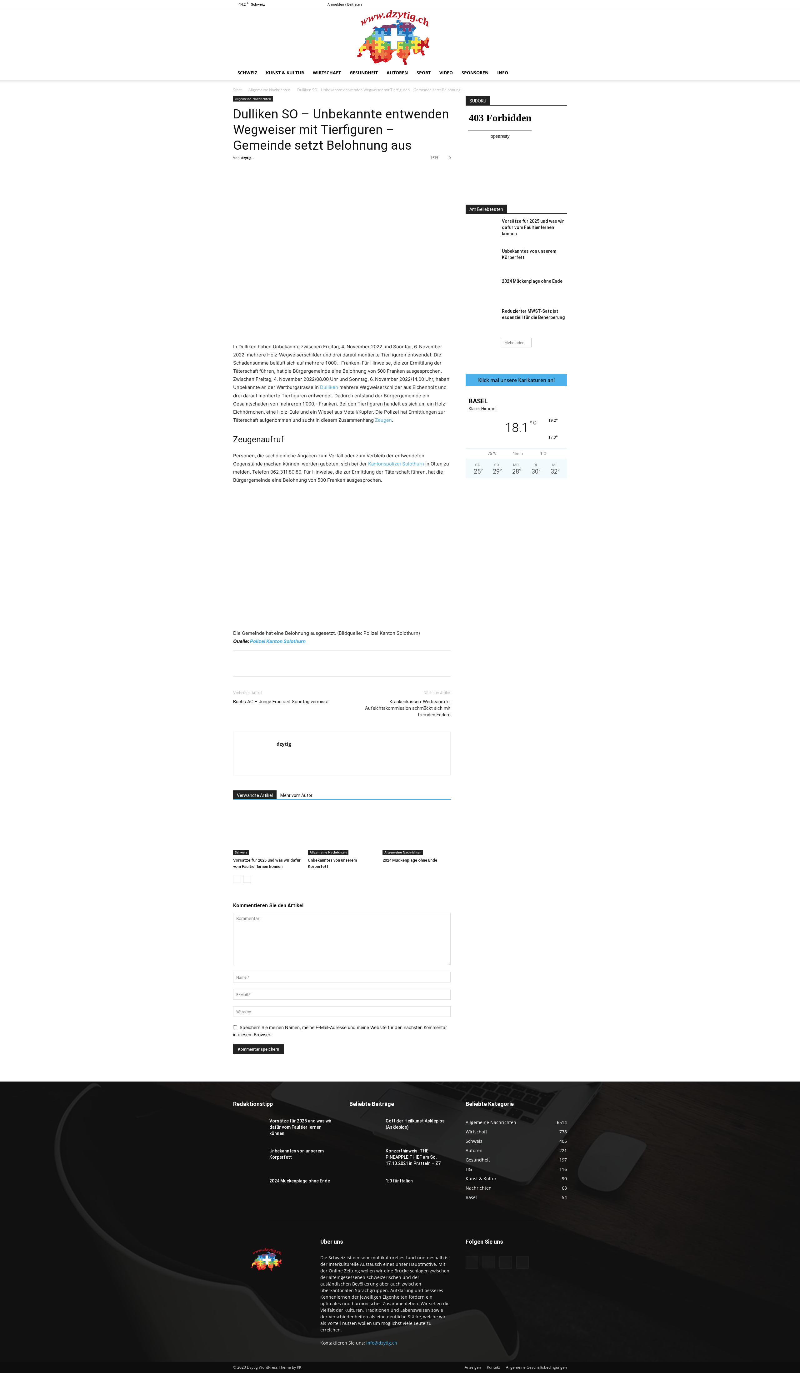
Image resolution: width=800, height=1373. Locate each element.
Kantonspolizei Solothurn (396, 464)
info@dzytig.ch (381, 1343)
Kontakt (493, 1367)
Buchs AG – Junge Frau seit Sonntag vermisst (281, 701)
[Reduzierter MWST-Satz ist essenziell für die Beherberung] (481, 319)
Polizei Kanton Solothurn (278, 641)
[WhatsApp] (320, 172)
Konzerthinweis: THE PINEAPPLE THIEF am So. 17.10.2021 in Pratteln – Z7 (413, 1157)
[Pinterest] (306, 172)
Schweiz (247, 73)
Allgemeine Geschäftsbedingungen (536, 1367)
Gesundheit (364, 73)
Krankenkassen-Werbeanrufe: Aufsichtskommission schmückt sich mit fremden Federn (408, 708)
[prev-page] (237, 879)
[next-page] (247, 879)
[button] (559, 73)
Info (502, 73)
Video (446, 73)
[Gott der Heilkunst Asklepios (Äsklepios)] (365, 1129)
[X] (562, 4)
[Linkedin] (334, 172)
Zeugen (383, 420)
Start (237, 89)
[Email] (349, 172)
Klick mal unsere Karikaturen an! (516, 380)
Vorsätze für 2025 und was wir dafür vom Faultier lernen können (533, 227)
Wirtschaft (327, 73)
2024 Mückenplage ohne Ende (409, 860)
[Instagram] (541, 4)
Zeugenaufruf (258, 440)
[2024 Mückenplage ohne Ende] (416, 831)
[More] (363, 172)
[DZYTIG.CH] (400, 37)
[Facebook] (531, 4)
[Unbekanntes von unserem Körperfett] (342, 831)
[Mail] (552, 4)
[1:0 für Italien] (365, 1189)
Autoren (397, 73)
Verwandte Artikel (255, 795)
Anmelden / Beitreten (345, 4)
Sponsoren (475, 73)
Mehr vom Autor (296, 795)
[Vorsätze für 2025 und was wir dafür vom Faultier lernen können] (267, 831)
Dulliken (329, 387)
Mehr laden (514, 342)
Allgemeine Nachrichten (269, 89)
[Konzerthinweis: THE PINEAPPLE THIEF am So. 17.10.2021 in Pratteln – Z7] (365, 1159)
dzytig (246, 157)
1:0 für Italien (399, 1180)
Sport (424, 73)
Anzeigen (473, 1367)
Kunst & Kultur (285, 73)
